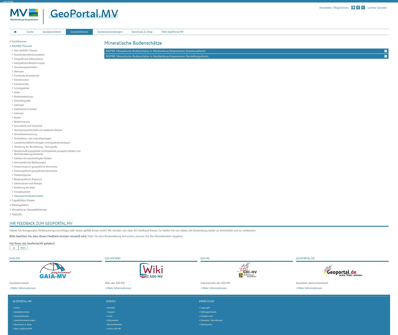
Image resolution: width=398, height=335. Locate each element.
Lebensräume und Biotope (28, 183)
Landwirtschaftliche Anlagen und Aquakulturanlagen (42, 142)
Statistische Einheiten (25, 109)
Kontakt (111, 307)
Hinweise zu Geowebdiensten (29, 209)
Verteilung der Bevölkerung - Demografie (35, 146)
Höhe (17, 92)
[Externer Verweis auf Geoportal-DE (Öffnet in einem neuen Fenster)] (342, 271)
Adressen (19, 71)
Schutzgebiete (21, 88)
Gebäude (19, 113)
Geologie (19, 104)
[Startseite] (24, 19)
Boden (17, 117)
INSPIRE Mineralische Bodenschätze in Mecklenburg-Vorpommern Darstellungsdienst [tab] (157, 56)
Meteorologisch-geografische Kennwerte (35, 166)
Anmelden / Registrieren (334, 7)
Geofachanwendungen (109, 32)
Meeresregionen (22, 174)
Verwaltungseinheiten (25, 67)
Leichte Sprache (377, 7)
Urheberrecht (207, 316)
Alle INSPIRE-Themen (25, 50)
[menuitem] (15, 32)
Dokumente (112, 320)
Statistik (17, 214)
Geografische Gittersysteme (28, 58)
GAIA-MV (14, 258)
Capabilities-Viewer (23, 200)
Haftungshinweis (208, 311)
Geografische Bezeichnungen (29, 63)
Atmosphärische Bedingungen (30, 162)
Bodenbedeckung (23, 96)
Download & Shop (142, 32)
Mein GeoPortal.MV (172, 32)
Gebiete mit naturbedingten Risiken (33, 158)
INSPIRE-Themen (22, 46)
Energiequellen (22, 191)
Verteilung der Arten (24, 187)
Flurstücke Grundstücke (26, 75)
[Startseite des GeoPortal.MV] (82, 16)
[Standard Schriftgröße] (363, 7)
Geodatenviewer (52, 32)
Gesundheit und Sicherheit (28, 125)
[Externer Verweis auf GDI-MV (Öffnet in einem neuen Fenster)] (247, 271)
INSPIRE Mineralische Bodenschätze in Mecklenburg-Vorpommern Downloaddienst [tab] (156, 51)
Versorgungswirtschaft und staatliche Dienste (38, 130)
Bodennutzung (22, 121)
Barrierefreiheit (114, 324)
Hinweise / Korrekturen (211, 320)
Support (111, 311)
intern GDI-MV (114, 328)
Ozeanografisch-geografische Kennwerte (35, 170)
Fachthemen (19, 41)
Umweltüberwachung (25, 134)
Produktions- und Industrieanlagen (32, 138)
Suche (30, 32)
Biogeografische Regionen (28, 179)
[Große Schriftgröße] (358, 7)
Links (109, 316)
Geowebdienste (79, 32)
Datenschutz (206, 324)
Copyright (205, 307)
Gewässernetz (21, 83)
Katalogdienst (20, 205)
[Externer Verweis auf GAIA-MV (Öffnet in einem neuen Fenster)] (55, 271)
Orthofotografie (22, 100)
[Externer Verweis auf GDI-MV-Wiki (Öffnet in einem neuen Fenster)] (151, 271)
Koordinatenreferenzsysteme (29, 54)
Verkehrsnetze (21, 79)
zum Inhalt (8, 1)
